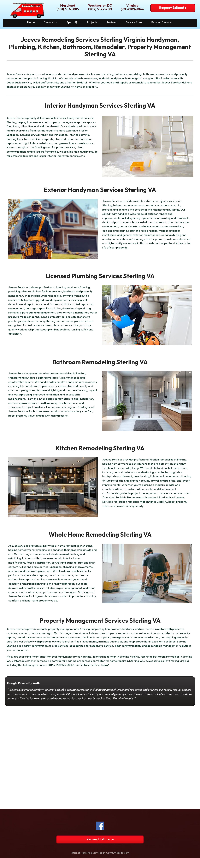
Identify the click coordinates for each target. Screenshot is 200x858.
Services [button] (49, 22)
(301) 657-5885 (68, 9)
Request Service (161, 22)
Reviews (111, 22)
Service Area (134, 22)
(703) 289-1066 (132, 9)
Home (31, 22)
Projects (92, 22)
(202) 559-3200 (100, 9)
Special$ (72, 22)
